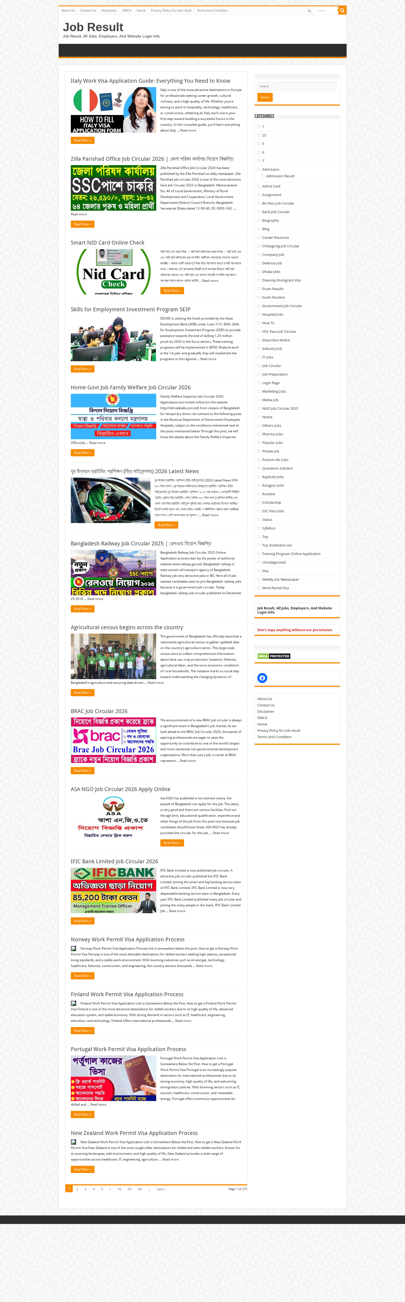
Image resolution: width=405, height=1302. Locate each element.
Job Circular (271, 366)
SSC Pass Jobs (273, 511)
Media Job (270, 400)
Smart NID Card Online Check (107, 242)
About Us (68, 10)
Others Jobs (271, 426)
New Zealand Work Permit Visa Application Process (134, 1133)
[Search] (342, 10)
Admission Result (280, 176)
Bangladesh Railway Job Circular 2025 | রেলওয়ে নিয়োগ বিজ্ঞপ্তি (141, 543)
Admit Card (271, 186)
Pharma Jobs (272, 434)
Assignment (271, 195)
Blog (265, 229)
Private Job (270, 451)
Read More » (82, 140)
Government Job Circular (282, 306)
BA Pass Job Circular (278, 203)
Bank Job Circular (276, 212)
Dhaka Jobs (271, 272)
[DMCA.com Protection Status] (274, 656)
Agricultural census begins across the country (127, 627)
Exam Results (273, 289)
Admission (270, 169)
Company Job (273, 255)
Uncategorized (274, 562)
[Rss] (309, 10)
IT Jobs (267, 357)
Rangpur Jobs (273, 485)
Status (267, 520)
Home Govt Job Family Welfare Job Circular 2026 (131, 387)
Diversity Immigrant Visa (281, 280)
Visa (265, 571)
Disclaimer (109, 10)
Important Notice (276, 340)
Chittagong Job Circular (280, 246)
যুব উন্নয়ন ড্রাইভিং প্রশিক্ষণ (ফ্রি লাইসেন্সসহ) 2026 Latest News (135, 471)
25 (264, 135)
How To (268, 323)
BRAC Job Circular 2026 (99, 711)
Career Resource (275, 237)
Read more (188, 130)
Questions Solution (277, 468)
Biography (270, 220)
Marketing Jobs (274, 391)
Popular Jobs (272, 443)
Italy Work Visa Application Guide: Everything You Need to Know (150, 80)
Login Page (271, 383)
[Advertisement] (165, 1262)
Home (141, 10)
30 (140, 1189)
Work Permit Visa (275, 588)
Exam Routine (273, 297)
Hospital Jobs (273, 314)
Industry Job (272, 349)
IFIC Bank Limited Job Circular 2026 (114, 861)
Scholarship (271, 502)
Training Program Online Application (291, 554)
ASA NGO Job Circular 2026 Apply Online (121, 789)
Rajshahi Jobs (273, 477)
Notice (267, 417)
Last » (161, 1189)
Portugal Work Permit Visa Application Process (128, 1049)
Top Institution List (277, 545)
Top (265, 537)
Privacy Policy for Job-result (171, 10)
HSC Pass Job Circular (279, 331)
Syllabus (269, 528)
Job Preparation (275, 374)
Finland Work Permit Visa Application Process (127, 994)
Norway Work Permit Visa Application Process (128, 939)
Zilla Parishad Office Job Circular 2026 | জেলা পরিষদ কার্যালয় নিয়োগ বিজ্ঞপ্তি (152, 159)
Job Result (93, 27)
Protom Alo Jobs (275, 460)
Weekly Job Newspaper (280, 579)
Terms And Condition (212, 10)
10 (119, 1189)
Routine (268, 494)
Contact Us (88, 10)
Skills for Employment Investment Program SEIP (131, 309)
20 (129, 1189)
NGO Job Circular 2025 (280, 408)
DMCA (126, 10)
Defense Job (272, 263)
